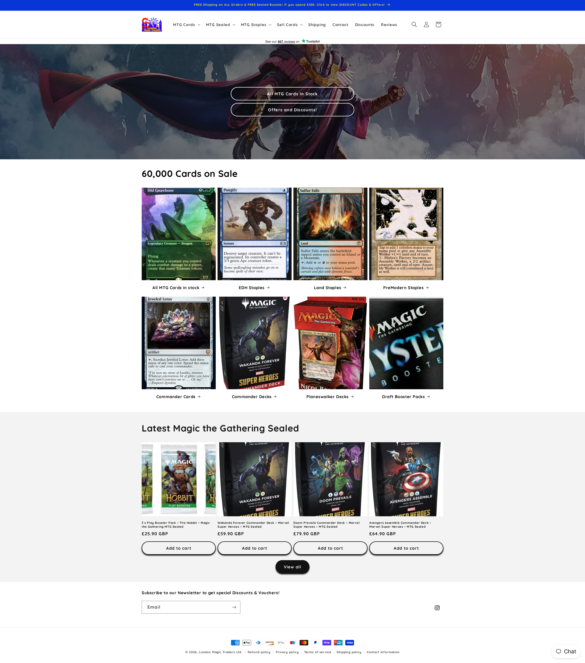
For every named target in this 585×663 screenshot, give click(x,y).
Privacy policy (287, 652)
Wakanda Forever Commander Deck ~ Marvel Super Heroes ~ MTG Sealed (253, 524)
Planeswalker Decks (327, 396)
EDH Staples (252, 287)
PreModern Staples (403, 287)
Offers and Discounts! (292, 109)
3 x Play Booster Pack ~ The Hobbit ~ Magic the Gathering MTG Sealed (176, 524)
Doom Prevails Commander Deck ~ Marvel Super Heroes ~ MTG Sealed (326, 524)
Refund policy (259, 652)
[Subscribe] (234, 607)
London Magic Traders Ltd (220, 652)
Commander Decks (252, 396)
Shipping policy (349, 652)
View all (292, 567)
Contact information (383, 652)
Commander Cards (176, 396)
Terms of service (317, 652)
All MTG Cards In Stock (292, 93)
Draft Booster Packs (403, 396)
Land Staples (327, 287)
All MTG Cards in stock (175, 287)
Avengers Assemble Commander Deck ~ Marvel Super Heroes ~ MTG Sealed (400, 524)
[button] (186, 24)
